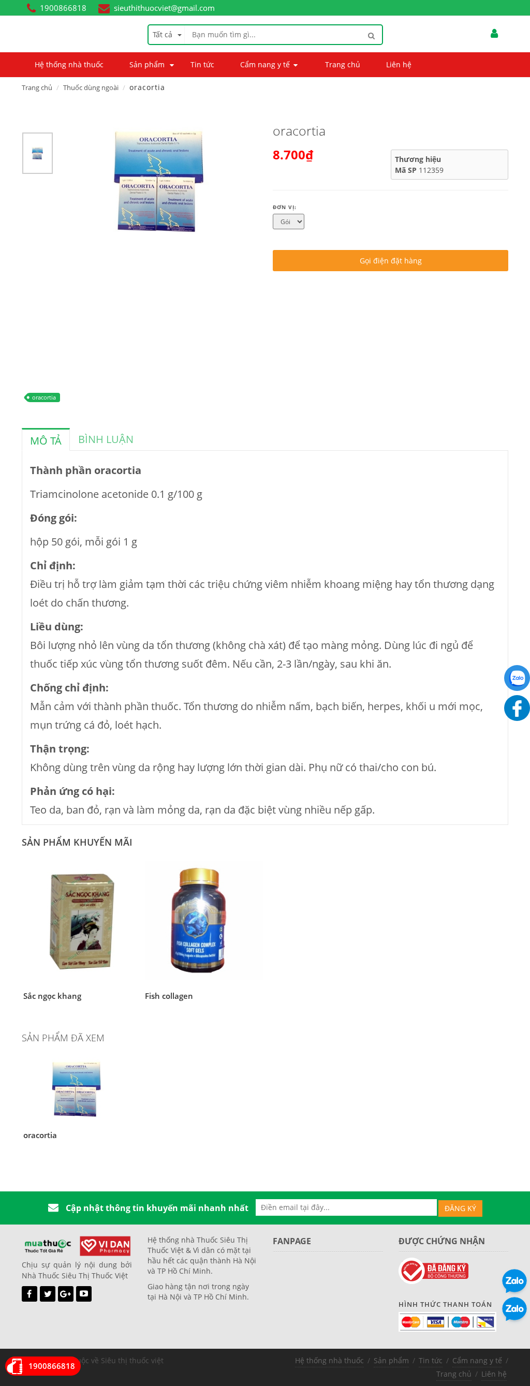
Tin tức (431, 1360)
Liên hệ (494, 1374)
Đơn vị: (285, 207)
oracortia (44, 397)
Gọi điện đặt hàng (391, 261)
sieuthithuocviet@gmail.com (164, 8)
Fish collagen (169, 996)
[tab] (46, 439)
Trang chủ (37, 87)
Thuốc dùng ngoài (91, 87)
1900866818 (63, 8)
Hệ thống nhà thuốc (329, 1360)
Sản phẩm (391, 1360)
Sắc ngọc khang (52, 996)
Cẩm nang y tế (477, 1360)
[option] (37, 156)
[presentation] (46, 441)
